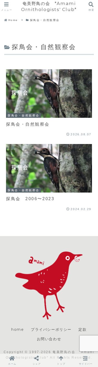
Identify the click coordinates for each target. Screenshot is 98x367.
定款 (82, 329)
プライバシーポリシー (51, 329)
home (17, 329)
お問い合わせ (49, 339)
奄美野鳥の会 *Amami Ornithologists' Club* (49, 6)
